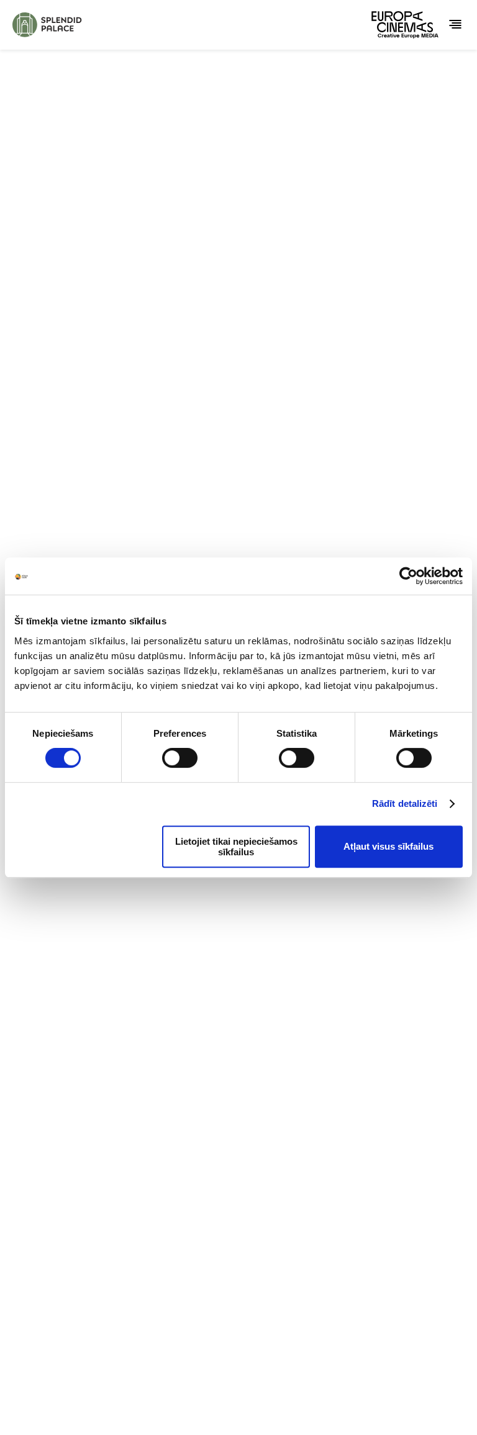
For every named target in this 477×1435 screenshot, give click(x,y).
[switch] (180, 758)
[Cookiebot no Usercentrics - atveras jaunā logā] (408, 576)
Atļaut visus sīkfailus (388, 846)
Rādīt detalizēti (405, 803)
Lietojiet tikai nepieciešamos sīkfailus (236, 846)
